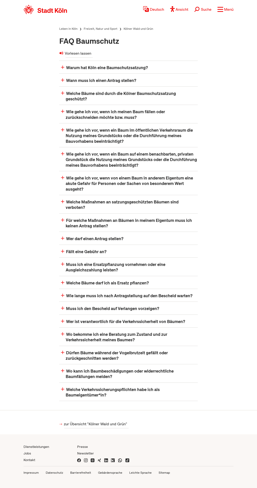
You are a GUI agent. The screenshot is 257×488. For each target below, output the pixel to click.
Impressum (31, 473)
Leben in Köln (68, 29)
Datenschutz (54, 473)
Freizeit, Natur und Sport (100, 29)
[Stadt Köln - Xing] (99, 460)
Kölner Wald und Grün (138, 29)
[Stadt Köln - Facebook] (79, 460)
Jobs (27, 453)
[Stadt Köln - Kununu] (113, 460)
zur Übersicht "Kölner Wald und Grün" (95, 424)
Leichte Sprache (140, 473)
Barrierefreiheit (80, 473)
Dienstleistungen (36, 446)
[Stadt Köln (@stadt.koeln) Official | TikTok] (127, 460)
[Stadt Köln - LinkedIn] (106, 460)
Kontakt (29, 460)
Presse (82, 446)
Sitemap (164, 473)
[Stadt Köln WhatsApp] (120, 460)
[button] (225, 9)
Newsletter (85, 453)
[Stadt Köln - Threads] (92, 460)
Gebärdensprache (110, 473)
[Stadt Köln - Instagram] (86, 460)
